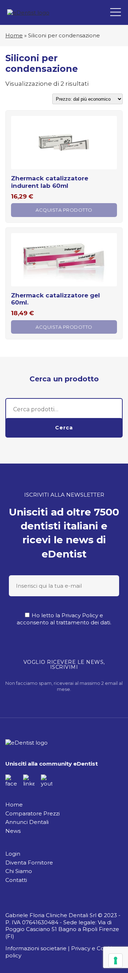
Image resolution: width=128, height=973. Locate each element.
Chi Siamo (18, 871)
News (13, 830)
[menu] (115, 12)
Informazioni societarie (35, 948)
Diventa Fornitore (29, 862)
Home (14, 35)
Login (12, 853)
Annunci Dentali (27, 822)
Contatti (16, 880)
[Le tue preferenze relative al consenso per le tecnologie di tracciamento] (115, 960)
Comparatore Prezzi (32, 813)
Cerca (64, 427)
